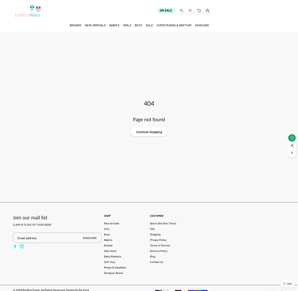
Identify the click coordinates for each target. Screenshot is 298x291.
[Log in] (190, 10)
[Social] (292, 145)
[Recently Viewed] (292, 138)
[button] (292, 153)
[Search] (181, 10)
